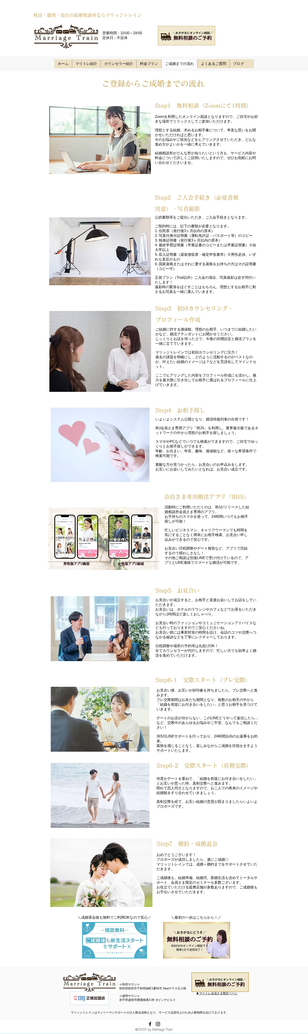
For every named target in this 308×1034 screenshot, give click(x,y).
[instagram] (158, 1024)
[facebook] (150, 1024)
